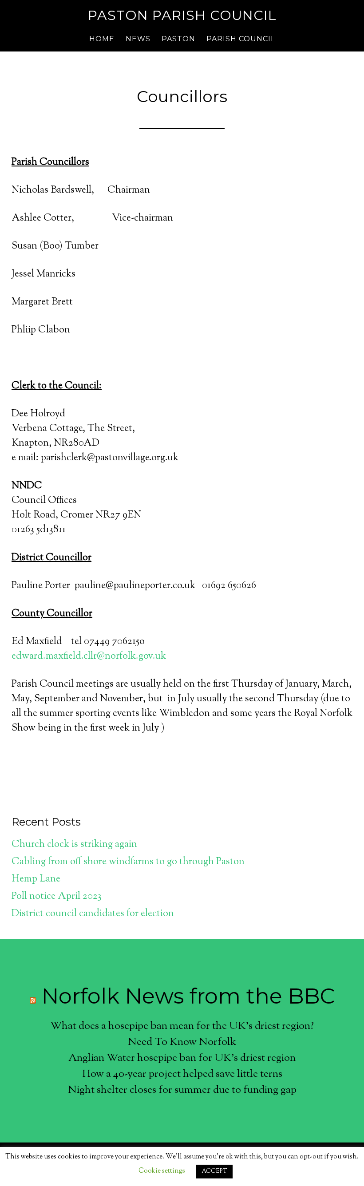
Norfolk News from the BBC (188, 996)
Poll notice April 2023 (57, 897)
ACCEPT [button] (214, 1171)
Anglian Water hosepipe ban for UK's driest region (182, 1058)
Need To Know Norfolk (182, 1042)
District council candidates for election (93, 914)
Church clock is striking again (74, 845)
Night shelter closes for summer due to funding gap (182, 1090)
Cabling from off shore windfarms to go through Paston (128, 862)
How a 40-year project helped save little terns (182, 1074)
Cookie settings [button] (161, 1171)
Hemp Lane (36, 879)
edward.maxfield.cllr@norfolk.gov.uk (89, 656)
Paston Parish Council (182, 15)
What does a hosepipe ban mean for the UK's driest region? (182, 1026)
